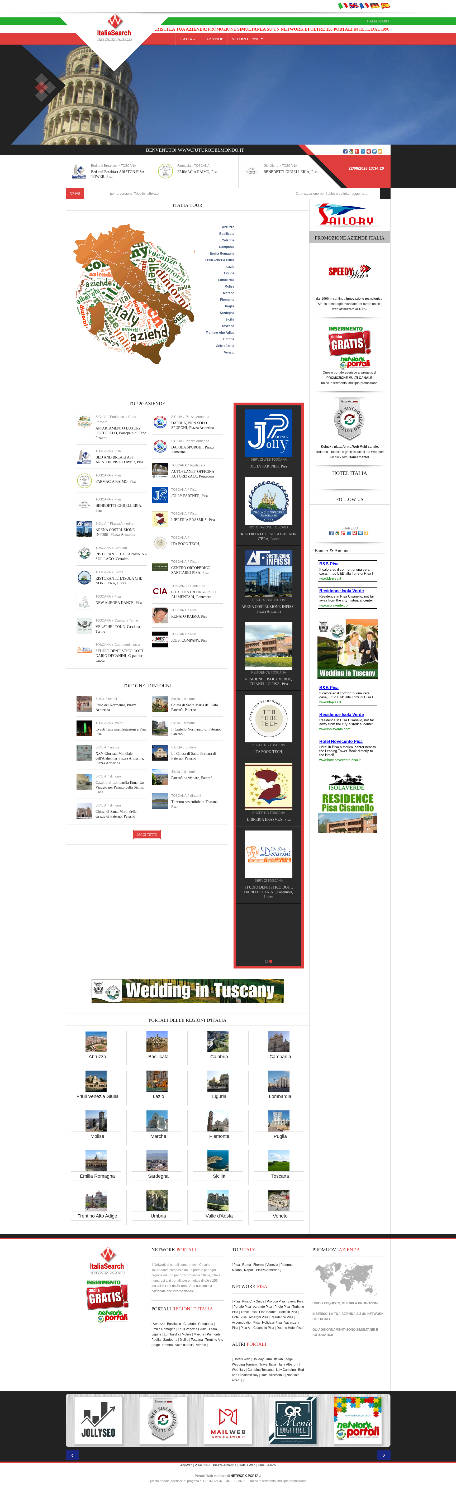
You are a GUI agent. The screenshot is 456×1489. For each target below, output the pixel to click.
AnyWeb (186, 1465)
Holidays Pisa (272, 1322)
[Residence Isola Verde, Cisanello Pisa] (268, 646)
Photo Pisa (282, 1307)
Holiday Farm (262, 1359)
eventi (112, 699)
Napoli (249, 1270)
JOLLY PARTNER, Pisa (189, 496)
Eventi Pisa (295, 1301)
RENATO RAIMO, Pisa (189, 616)
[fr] (364, 5)
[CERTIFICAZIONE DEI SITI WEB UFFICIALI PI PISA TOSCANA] (358, 1420)
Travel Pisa (249, 1312)
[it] (343, 5)
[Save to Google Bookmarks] (351, 151)
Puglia (280, 1136)
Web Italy (238, 1370)
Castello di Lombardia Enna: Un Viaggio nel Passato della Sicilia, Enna (120, 787)
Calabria (219, 1056)
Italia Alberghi (288, 1364)
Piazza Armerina (122, 524)
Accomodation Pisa (246, 1322)
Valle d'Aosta (219, 1216)
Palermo (287, 1265)
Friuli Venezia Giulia (97, 1096)
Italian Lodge (283, 1359)
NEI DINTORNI (244, 39)
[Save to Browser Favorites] (380, 151)
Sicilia (219, 1176)
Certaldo (121, 548)
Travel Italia (267, 1364)
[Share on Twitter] (374, 151)
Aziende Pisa (262, 1307)
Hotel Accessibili (272, 1375)
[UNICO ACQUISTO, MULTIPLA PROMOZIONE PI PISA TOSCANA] (228, 1420)
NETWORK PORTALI (246, 1476)
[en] (353, 5)
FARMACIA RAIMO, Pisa (197, 172)
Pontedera (197, 465)
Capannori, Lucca (127, 645)
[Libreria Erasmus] (268, 786)
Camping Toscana (261, 1370)
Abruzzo (97, 1056)
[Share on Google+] (357, 151)
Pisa (118, 451)
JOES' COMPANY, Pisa (189, 640)
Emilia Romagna (97, 1176)
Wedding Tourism (244, 1364)
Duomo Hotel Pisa (290, 1328)
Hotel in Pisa (288, 1312)
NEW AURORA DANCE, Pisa (119, 603)
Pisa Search (268, 1312)
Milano (237, 1270)
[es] (385, 5)
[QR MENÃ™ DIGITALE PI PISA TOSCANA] (163, 1420)
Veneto (280, 1216)
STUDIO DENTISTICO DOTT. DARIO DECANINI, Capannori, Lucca (120, 655)
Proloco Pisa (276, 1301)
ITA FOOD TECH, (185, 544)
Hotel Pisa (239, 1317)
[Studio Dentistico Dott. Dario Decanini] (268, 854)
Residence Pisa (281, 1317)
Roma (246, 1265)
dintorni (115, 776)
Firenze (258, 1265)
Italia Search (379, 21)
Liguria (219, 1096)
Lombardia (280, 1096)
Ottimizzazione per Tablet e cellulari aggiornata (267, 193)
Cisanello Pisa (263, 1328)
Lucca (119, 572)
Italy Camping (286, 1370)
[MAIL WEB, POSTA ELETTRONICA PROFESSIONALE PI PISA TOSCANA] (98, 1420)
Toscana (280, 1176)
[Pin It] (369, 151)
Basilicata (158, 1056)
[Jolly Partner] (268, 433)
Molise (97, 1136)
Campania (280, 1056)
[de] (374, 5)
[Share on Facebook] (345, 151)
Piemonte (219, 1136)
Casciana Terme (126, 620)
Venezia (272, 1265)
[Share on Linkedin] (363, 151)
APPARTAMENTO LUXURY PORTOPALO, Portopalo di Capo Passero (121, 433)
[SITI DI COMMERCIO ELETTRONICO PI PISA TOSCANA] (293, 1420)
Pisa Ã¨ (246, 1328)
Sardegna (158, 1176)
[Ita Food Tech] (268, 718)
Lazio (158, 1096)
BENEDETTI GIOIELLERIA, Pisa (290, 172)
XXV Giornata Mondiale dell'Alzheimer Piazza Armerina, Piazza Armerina (120, 758)
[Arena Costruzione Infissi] (268, 573)
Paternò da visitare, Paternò (191, 778)
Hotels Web (242, 1359)
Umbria (158, 1216)
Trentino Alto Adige (97, 1216)
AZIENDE (214, 39)
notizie (115, 747)
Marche (158, 1136)
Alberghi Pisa (258, 1317)
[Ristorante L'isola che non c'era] (268, 501)
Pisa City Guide (253, 1301)
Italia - (188, 39)
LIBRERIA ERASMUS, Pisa (193, 520)
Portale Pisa (242, 1307)
